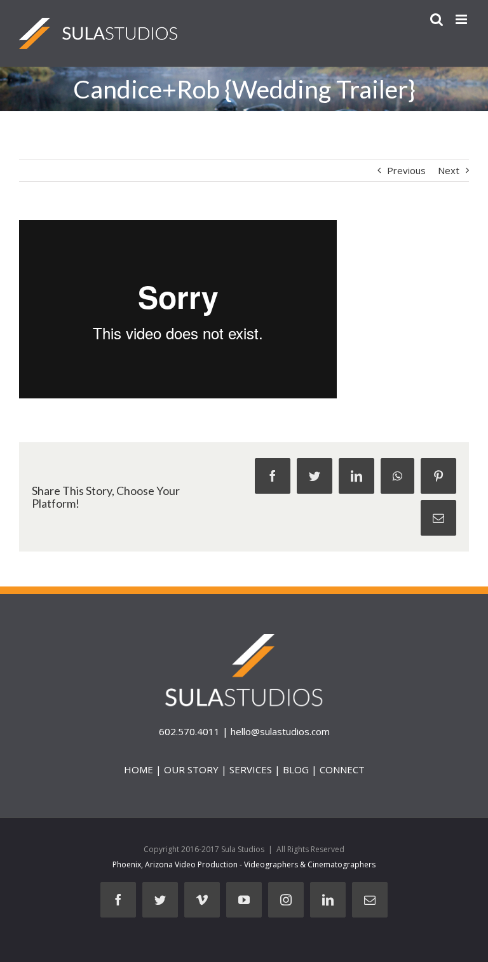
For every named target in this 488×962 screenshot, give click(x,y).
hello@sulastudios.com (280, 731)
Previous (406, 170)
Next (448, 170)
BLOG (296, 769)
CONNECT (342, 769)
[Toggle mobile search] (436, 19)
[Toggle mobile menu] (462, 19)
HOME (138, 769)
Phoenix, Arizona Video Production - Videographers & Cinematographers (244, 864)
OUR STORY (191, 769)
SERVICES (250, 769)
